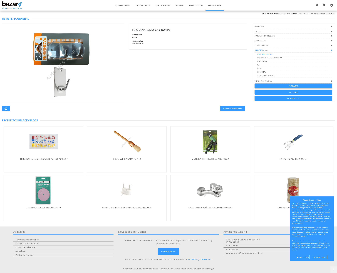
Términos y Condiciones (200, 259)
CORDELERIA (261, 72)
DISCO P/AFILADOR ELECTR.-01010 (43, 207)
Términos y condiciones (27, 239)
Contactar (179, 5)
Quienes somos (122, 5)
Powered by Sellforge (203, 268)
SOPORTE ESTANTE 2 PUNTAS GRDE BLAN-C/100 (126, 207)
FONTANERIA (262, 61)
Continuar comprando (232, 108)
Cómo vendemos (142, 5)
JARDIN (259, 68)
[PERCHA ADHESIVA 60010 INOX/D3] (63, 63)
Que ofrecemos (163, 5)
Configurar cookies (319, 257)
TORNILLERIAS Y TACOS (265, 75)
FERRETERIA (286, 13)
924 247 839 (232, 249)
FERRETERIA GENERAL (300, 13)
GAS (258, 65)
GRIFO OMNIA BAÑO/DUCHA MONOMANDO (210, 207)
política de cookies (312, 245)
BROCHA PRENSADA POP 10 (127, 158)
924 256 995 (232, 245)
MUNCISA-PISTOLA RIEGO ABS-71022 (210, 158)
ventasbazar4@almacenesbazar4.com (244, 253)
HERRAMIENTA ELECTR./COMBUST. (269, 58)
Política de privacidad (25, 247)
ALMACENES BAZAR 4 (272, 13)
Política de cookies (24, 254)
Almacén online (214, 5)
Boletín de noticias (168, 251)
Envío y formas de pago (27, 243)
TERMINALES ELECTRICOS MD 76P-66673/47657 (44, 158)
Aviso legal (20, 251)
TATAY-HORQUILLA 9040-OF (293, 158)
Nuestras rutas (196, 5)
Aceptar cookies (303, 257)
